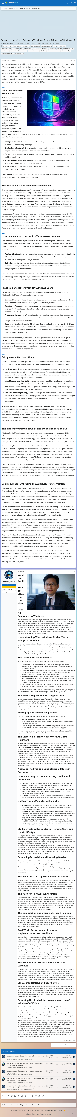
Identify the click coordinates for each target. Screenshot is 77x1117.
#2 (74, 571)
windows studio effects (7, 53)
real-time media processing (40, 48)
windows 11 (57, 51)
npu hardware (27, 48)
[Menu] (2, 3)
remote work (52, 48)
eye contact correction (59, 46)
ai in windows (17, 46)
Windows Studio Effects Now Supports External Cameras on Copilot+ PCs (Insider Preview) (26, 1079)
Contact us (30, 1110)
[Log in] (64, 3)
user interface (5, 51)
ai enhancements (7, 46)
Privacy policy (49, 1110)
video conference (22, 51)
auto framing (26, 46)
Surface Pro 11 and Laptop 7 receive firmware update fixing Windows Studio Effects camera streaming (26, 1087)
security (59, 48)
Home (60, 1110)
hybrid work (16, 48)
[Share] (71, 61)
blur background (35, 46)
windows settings (66, 51)
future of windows (6, 48)
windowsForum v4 (17, 1110)
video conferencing (33, 51)
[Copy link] (74, 61)
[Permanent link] (19, 93)
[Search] (75, 3)
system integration (68, 48)
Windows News (28, 1059)
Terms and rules (38, 1110)
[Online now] (9, 579)
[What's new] (71, 3)
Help (55, 1110)
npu (21, 48)
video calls (13, 51)
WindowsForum (8, 43)
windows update (19, 53)
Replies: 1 (13, 60)
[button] (25, 1110)
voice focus (43, 51)
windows (50, 51)
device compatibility (46, 46)
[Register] (68, 3)
